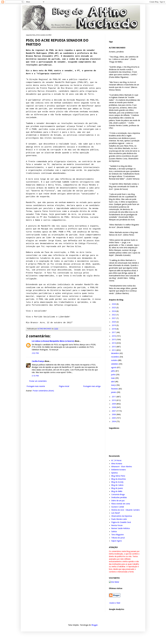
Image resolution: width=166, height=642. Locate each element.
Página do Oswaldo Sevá (121, 522)
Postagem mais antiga (92, 386)
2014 (114, 343)
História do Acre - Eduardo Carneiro (125, 510)
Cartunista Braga (118, 494)
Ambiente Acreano (118, 470)
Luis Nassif (115, 513)
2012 (114, 350)
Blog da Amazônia (118, 479)
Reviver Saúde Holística (120, 528)
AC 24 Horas (116, 460)
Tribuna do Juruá (118, 538)
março (113, 385)
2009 (114, 404)
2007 (114, 411)
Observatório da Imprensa (121, 516)
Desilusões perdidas (119, 497)
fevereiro (115, 389)
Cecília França (38, 361)
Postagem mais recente (36, 386)
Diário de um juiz (118, 501)
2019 (114, 325)
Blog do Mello (116, 491)
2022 (114, 315)
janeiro (114, 392)
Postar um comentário (38, 381)
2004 (114, 421)
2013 (114, 347)
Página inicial (64, 386)
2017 (114, 332)
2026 (114, 304)
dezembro (115, 353)
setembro (115, 364)
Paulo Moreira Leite (119, 519)
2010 (114, 400)
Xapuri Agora (116, 541)
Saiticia (114, 531)
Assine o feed (114, 603)
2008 (114, 407)
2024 (114, 311)
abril (113, 382)
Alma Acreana (116, 464)
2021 (114, 318)
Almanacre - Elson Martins (121, 466)
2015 (114, 339)
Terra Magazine (117, 535)
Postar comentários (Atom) (43, 391)
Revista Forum (117, 525)
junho (113, 375)
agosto (114, 367)
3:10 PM (35, 376)
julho (113, 371)
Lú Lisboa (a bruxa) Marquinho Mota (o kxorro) (53, 341)
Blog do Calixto (117, 485)
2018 (114, 329)
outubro (114, 360)
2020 (114, 322)
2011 (114, 397)
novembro (115, 357)
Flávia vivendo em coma (120, 504)
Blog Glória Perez (118, 476)
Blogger (94, 625)
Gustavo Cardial (117, 507)
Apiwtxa (114, 473)
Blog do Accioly (117, 482)
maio (113, 378)
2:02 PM (35, 353)
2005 (114, 418)
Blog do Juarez (117, 488)
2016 (114, 336)
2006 (114, 414)
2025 (114, 308)
